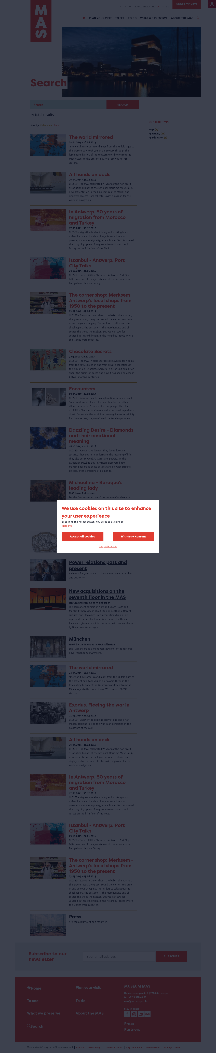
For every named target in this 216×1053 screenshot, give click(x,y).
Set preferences (108, 546)
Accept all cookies (82, 536)
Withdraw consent (133, 536)
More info (67, 525)
